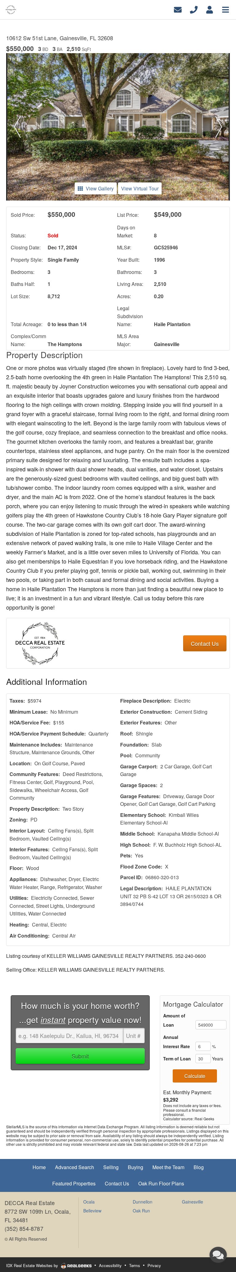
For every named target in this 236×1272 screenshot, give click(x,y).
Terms (134, 1265)
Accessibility (110, 1265)
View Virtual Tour (140, 188)
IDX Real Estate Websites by (32, 1265)
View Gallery (100, 188)
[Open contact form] (178, 9)
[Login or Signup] (209, 9)
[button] (17, 127)
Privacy (154, 1265)
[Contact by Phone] (194, 9)
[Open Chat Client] (218, 1255)
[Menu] (225, 9)
